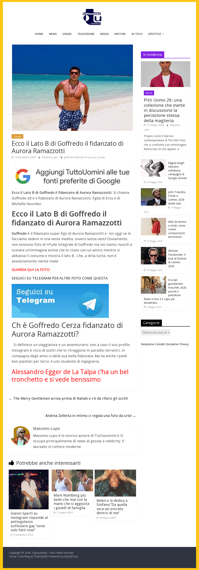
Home (39, 34)
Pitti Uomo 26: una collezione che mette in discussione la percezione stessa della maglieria (164, 110)
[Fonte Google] (72, 176)
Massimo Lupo (50, 157)
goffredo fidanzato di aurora (80, 157)
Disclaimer (172, 344)
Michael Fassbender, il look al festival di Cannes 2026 (177, 258)
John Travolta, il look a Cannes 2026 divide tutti (177, 197)
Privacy (184, 344)
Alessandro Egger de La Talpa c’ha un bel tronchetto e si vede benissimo (70, 375)
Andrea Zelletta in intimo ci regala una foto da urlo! (90, 415)
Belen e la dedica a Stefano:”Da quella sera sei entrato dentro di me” (112, 506)
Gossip (17, 136)
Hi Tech (137, 34)
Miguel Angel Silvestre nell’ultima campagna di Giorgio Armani (177, 170)
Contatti (160, 344)
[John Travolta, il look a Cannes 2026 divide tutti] (153, 190)
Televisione (85, 34)
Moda (104, 34)
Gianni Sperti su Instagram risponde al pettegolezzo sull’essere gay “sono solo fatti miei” (29, 521)
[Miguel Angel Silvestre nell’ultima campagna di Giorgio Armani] (153, 161)
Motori (120, 34)
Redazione (147, 344)
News (53, 34)
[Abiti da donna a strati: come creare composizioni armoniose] (153, 220)
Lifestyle (154, 34)
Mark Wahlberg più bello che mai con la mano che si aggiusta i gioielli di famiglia (71, 501)
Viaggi (67, 34)
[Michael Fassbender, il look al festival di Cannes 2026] (153, 249)
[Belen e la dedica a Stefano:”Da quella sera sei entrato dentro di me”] (115, 472)
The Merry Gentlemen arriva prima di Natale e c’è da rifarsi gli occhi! (68, 398)
